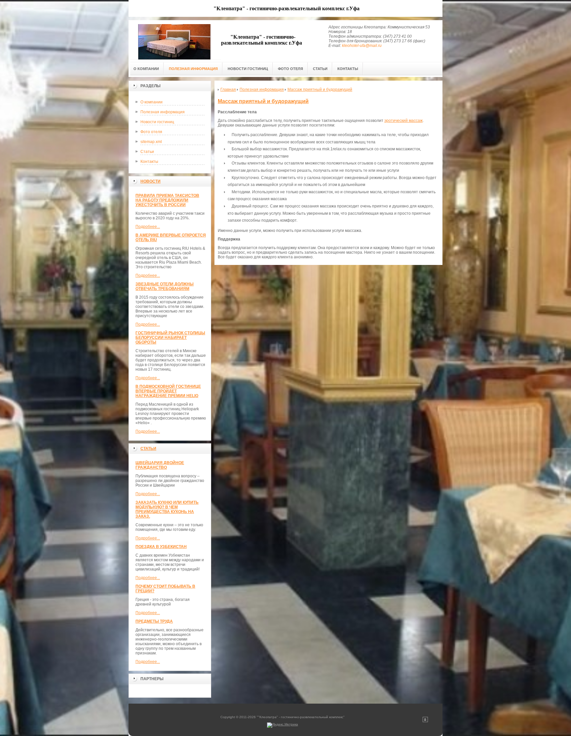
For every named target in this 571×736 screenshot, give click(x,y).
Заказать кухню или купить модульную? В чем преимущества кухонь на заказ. (167, 509)
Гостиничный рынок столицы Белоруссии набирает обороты (170, 338)
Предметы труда (154, 621)
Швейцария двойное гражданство (159, 465)
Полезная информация (162, 112)
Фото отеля (151, 131)
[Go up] (425, 721)
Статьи (147, 151)
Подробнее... (147, 226)
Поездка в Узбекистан (161, 546)
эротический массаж (403, 120)
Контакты (149, 161)
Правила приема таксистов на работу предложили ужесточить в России (167, 200)
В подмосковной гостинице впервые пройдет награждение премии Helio (168, 391)
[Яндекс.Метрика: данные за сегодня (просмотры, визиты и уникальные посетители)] (282, 725)
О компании (151, 102)
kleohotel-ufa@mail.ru (362, 45)
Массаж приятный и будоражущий (263, 101)
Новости (150, 181)
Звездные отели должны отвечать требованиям (164, 286)
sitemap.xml (151, 141)
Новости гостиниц (157, 122)
